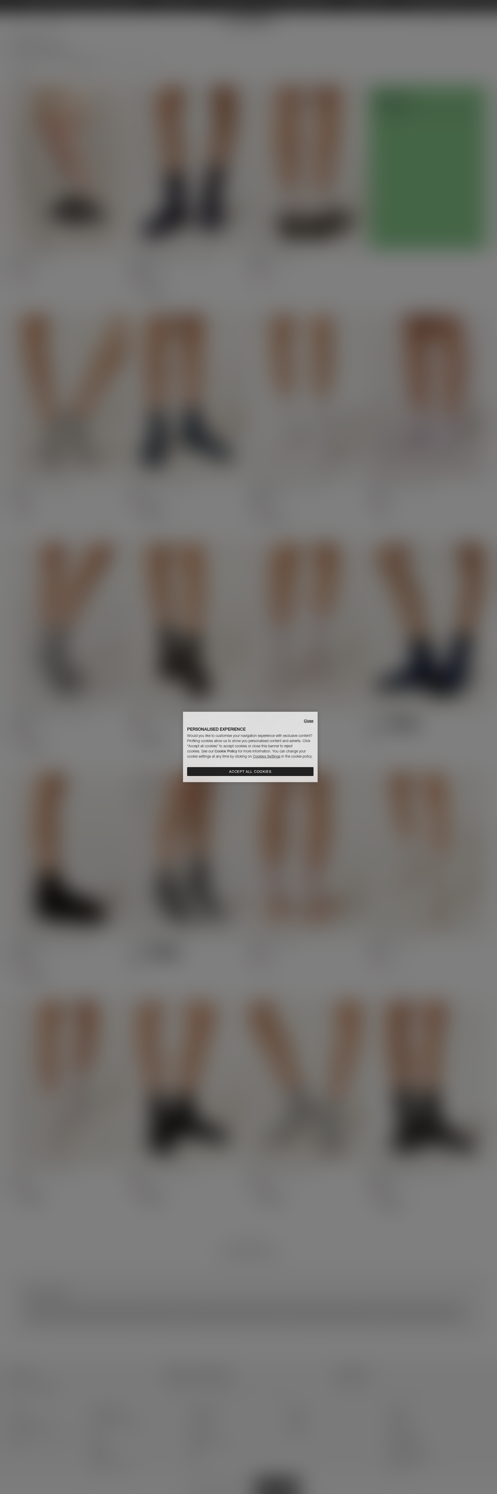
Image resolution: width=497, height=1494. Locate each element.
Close (308, 721)
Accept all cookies (250, 771)
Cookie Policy (226, 751)
